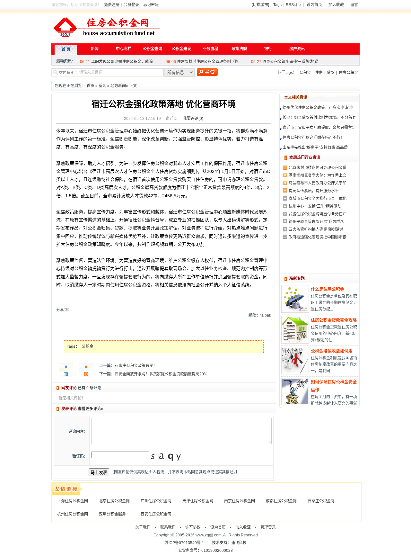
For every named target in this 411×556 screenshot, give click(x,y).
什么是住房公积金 (327, 289)
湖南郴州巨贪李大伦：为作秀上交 (317, 175)
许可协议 (193, 527)
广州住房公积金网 (156, 501)
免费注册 (111, 5)
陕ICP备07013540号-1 (184, 543)
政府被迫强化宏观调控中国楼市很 (317, 237)
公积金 (305, 72)
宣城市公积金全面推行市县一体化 (317, 198)
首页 (90, 86)
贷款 (331, 72)
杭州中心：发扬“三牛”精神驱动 (315, 206)
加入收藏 (336, 5)
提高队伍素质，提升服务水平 (314, 191)
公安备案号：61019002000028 (205, 550)
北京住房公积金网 (114, 501)
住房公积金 (348, 72)
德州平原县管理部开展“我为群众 (316, 222)
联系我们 (168, 527)
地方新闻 (118, 86)
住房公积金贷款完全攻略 (334, 320)
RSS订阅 (294, 5)
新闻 (102, 86)
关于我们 (143, 527)
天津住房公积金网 (197, 501)
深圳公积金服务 (112, 514)
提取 (132, 227)
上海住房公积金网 (72, 501)
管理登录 (268, 527)
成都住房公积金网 (281, 501)
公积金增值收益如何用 (332, 350)
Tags (277, 5)
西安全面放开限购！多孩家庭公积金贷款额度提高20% (161, 374)
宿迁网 (171, 118)
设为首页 (314, 5)
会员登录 (131, 5)
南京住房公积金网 (239, 501)
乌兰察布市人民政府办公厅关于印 (317, 183)
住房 (319, 72)
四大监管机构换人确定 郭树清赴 (316, 229)
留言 (354, 5)
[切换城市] (260, 5)
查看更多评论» (90, 409)
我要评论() (193, 118)
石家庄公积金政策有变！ (136, 365)
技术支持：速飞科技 (229, 543)
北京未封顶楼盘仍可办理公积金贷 (317, 168)
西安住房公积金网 (156, 514)
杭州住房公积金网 (72, 514)
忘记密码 (151, 5)
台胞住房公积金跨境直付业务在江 (317, 214)
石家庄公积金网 (321, 501)
